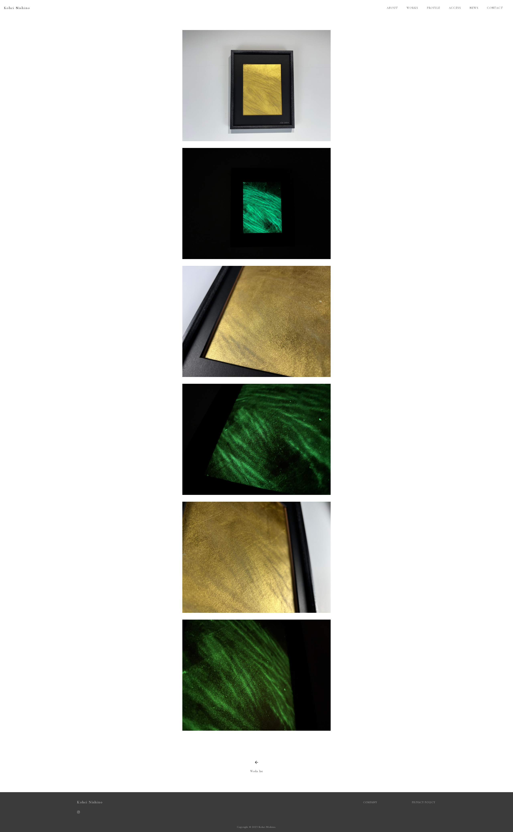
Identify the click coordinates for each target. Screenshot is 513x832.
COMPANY (370, 802)
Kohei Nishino (17, 8)
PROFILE (433, 8)
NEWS (474, 8)
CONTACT (495, 8)
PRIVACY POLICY (424, 802)
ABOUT (392, 8)
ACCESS (455, 8)
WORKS (412, 8)
